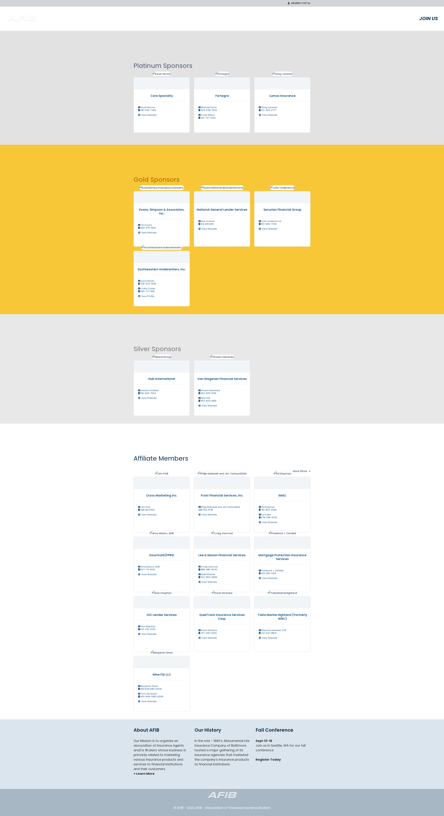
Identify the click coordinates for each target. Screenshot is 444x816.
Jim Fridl (145, 507)
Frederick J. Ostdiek (272, 570)
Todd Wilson (208, 115)
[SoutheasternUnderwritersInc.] (161, 255)
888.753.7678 (205, 509)
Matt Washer (208, 574)
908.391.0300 (147, 509)
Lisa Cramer (208, 221)
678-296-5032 (269, 517)
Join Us (428, 18)
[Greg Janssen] (282, 81)
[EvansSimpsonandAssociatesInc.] (161, 195)
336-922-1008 (148, 283)
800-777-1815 (147, 291)
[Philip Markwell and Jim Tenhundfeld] (222, 481)
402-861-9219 (268, 573)
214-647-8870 (269, 633)
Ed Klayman (268, 507)
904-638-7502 (208, 110)
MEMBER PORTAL (300, 3)
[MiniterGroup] (162, 364)
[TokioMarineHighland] (282, 600)
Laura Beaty (147, 281)
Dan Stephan (147, 626)
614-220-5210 (147, 629)
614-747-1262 (208, 117)
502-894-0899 (208, 577)
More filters (300, 471)
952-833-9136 (208, 393)
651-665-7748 (268, 224)
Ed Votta (266, 514)
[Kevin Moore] (161, 81)
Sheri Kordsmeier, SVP (274, 630)
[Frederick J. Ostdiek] (282, 541)
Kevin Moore (147, 107)
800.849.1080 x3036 (151, 689)
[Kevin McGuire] (222, 600)
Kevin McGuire (209, 630)
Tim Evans (146, 225)
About (326, 18)
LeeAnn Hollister (149, 390)
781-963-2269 (268, 509)
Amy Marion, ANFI (150, 566)
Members (356, 18)
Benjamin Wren (149, 686)
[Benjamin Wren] (162, 660)
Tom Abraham (148, 693)
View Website (149, 115)
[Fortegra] (222, 81)
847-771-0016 (147, 569)
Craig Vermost (209, 566)
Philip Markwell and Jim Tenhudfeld (220, 507)
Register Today (268, 759)
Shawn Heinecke (210, 390)
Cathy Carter (147, 288)
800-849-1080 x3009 (151, 696)
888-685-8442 (208, 569)
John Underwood (271, 221)
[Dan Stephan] (162, 600)
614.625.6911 (207, 224)
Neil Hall (205, 398)
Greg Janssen (269, 107)
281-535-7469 (148, 110)
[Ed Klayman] (282, 481)
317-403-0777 (268, 110)
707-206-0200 (208, 633)
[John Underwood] (282, 195)
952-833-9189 (208, 400)
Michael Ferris (209, 107)
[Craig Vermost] (222, 541)
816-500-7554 (148, 393)
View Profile (147, 296)
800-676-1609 (148, 227)
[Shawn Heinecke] (222, 364)
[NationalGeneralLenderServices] (222, 195)
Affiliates (391, 18)
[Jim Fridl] (161, 481)
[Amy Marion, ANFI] (162, 541)
